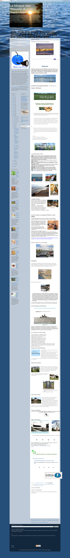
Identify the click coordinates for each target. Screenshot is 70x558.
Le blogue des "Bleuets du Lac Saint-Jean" (21, 9)
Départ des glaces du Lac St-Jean (47, 31)
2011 (14, 166)
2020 (14, 104)
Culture (27, 31)
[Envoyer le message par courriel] (46, 482)
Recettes (54, 35)
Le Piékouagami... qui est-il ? (16, 145)
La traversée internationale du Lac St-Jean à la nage (44, 460)
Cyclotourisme (34, 31)
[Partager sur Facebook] (50, 483)
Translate (24, 128)
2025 (14, 97)
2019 (14, 105)
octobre (15, 119)
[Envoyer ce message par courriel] (47, 483)
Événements (23, 33)
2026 (14, 95)
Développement (14, 33)
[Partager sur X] (49, 483)
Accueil (44, 520)
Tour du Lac (39, 37)
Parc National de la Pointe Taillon (38, 458)
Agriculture (21, 31)
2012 (14, 115)
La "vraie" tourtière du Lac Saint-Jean (17, 189)
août (14, 122)
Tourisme (46, 37)
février (15, 163)
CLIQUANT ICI (15, 90)
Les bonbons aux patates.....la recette (17, 242)
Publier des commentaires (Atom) (42, 522)
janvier (15, 164)
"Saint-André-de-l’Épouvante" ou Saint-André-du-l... (16, 157)
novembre (15, 118)
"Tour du (56, 462)
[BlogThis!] (48, 483)
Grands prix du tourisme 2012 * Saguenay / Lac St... (16, 133)
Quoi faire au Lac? (46, 35)
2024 (14, 98)
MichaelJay (41, 549)
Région (12, 37)
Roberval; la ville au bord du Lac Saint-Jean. (16, 149)
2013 (14, 114)
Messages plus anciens (53, 520)
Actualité (13, 31)
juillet (15, 124)
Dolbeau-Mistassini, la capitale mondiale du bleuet (16, 137)
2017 (14, 108)
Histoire (30, 33)
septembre (16, 121)
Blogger (49, 549)
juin (14, 125)
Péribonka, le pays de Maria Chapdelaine (16, 129)
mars (15, 161)
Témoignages (31, 37)
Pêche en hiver (31, 35)
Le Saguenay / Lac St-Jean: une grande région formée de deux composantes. (25, 98)
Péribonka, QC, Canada (39, 485)
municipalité (42, 33)
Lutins (36, 33)
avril (14, 160)
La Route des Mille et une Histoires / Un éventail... (16, 153)
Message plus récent (36, 520)
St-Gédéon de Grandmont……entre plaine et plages (16, 142)
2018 (14, 107)
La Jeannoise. (25, 84)
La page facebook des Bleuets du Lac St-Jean (25, 121)
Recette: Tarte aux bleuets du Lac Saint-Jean (17, 253)
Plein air (38, 35)
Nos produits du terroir (15, 35)
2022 (14, 101)
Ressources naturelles (22, 37)
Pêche (24, 35)
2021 (14, 102)
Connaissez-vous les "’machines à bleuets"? (17, 229)
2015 (14, 111)
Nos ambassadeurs (51, 33)
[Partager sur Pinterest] (51, 483)
